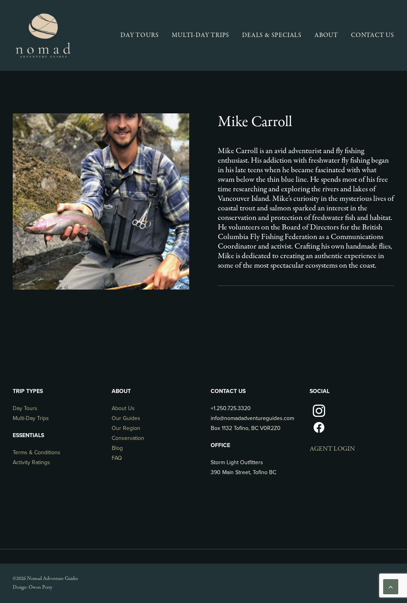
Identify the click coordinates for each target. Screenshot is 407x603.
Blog (117, 448)
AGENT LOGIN (332, 448)
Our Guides (126, 418)
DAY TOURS (139, 35)
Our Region (126, 428)
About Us (123, 408)
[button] (319, 415)
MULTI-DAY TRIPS (200, 35)
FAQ (117, 458)
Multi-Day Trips (31, 418)
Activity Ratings (31, 462)
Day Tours (25, 408)
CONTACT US (372, 35)
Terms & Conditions (36, 452)
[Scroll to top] (390, 586)
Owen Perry (40, 587)
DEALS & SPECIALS (272, 35)
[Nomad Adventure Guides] (43, 35)
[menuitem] (142, 35)
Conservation (128, 438)
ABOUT (326, 35)
